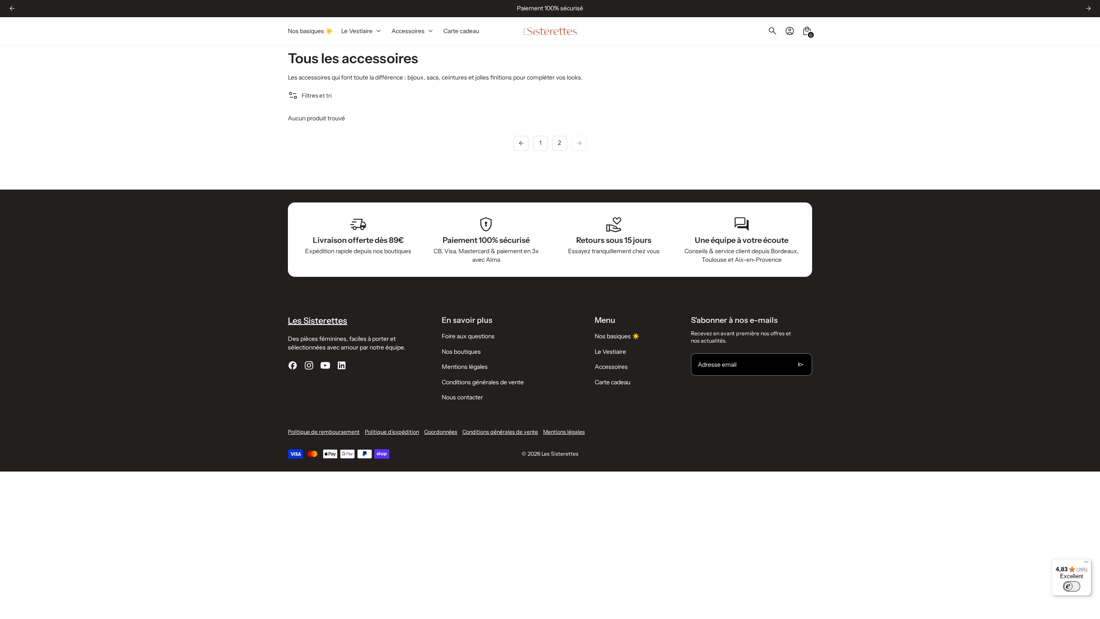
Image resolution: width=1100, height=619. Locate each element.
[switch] (1071, 586)
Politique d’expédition (392, 432)
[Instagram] (309, 365)
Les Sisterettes (559, 453)
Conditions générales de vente (483, 382)
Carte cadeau (612, 382)
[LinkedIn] (341, 365)
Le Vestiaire (610, 351)
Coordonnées (440, 432)
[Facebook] (292, 365)
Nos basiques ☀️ (617, 336)
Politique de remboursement (324, 432)
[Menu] (1086, 564)
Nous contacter (462, 397)
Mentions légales (465, 367)
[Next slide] (1088, 8)
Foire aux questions (468, 336)
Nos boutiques (461, 351)
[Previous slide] (11, 8)
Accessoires (611, 367)
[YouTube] (325, 365)
